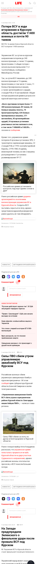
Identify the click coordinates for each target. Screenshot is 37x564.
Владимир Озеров (8, 226)
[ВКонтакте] (18, 277)
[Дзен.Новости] (3, 277)
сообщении (15, 130)
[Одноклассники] (23, 277)
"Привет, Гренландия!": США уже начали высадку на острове (17, 315)
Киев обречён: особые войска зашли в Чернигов (16, 322)
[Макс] (8, 277)
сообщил (5, 383)
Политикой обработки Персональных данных (14, 10)
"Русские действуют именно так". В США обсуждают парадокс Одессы (17, 307)
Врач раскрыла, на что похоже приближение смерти (13, 337)
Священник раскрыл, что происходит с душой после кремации (17, 344)
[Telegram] (13, 277)
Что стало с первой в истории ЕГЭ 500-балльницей (17, 329)
